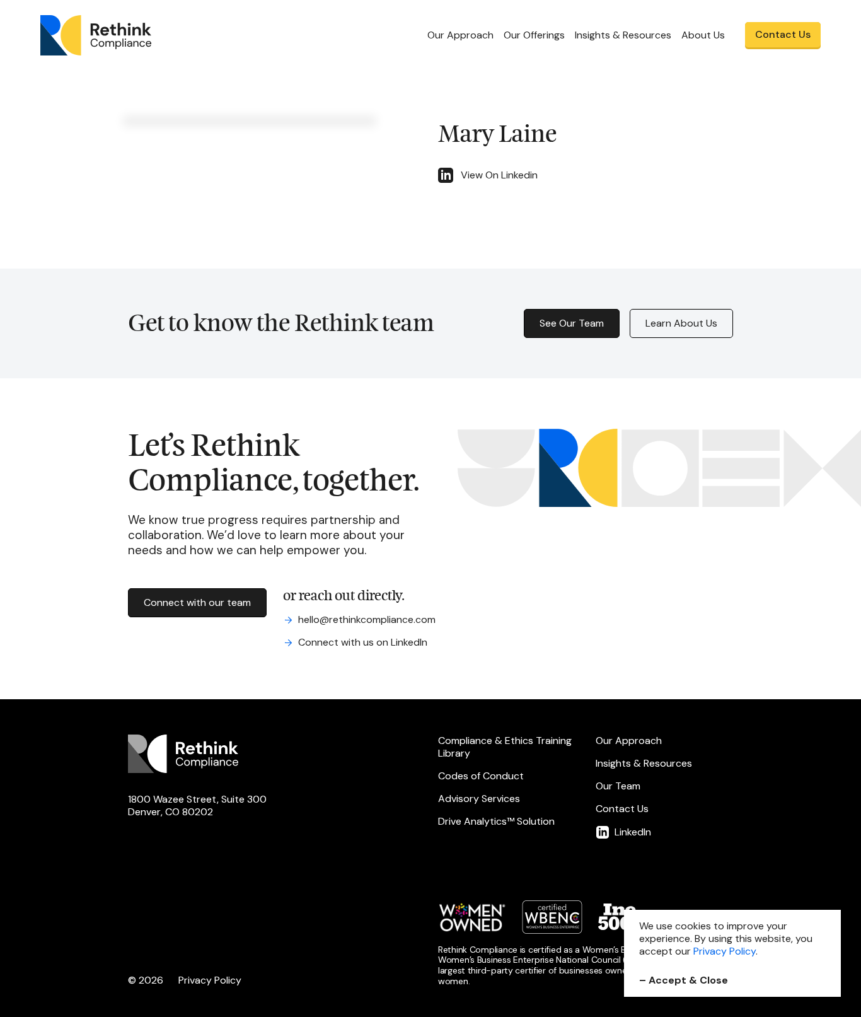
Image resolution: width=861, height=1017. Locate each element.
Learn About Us (681, 323)
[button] (534, 35)
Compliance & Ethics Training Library (505, 747)
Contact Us (622, 809)
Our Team (618, 786)
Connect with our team (197, 602)
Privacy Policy (209, 980)
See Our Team (572, 323)
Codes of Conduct (481, 776)
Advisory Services (479, 799)
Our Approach (460, 35)
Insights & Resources (644, 763)
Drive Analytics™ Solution (496, 821)
